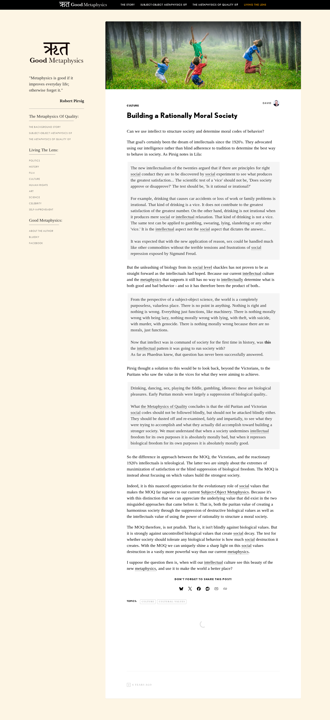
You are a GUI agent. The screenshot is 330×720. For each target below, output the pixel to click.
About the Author (41, 231)
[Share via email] (216, 588)
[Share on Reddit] (207, 588)
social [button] (136, 174)
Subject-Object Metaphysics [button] (225, 492)
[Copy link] (225, 588)
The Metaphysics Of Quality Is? (215, 4)
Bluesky (34, 237)
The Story (128, 4)
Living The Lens (255, 4)
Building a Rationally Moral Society (182, 115)
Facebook (36, 243)
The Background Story (45, 127)
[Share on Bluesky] (181, 588)
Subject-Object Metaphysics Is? (164, 4)
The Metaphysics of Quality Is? (50, 139)
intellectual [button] (185, 216)
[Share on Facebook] (198, 588)
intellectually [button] (232, 279)
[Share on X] (190, 588)
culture (133, 105)
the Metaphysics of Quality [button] (164, 406)
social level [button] (202, 267)
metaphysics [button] (150, 279)
